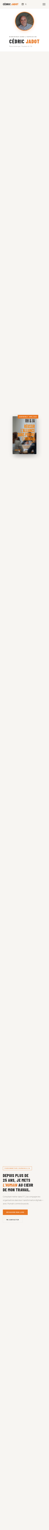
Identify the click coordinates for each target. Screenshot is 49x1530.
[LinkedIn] (23, 4)
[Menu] (44, 4)
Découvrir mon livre (15, 1212)
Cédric (11, 4)
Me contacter (12, 1220)
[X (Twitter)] (26, 4)
